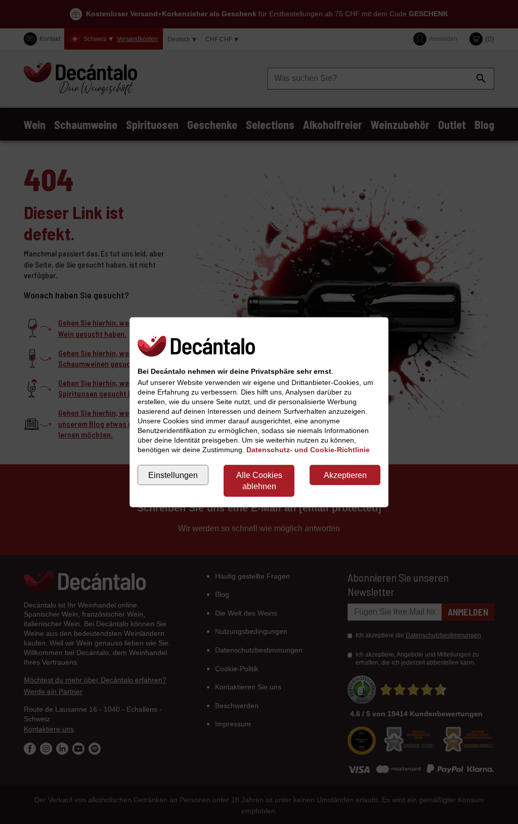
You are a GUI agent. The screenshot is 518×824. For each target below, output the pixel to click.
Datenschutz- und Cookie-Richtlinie (308, 450)
